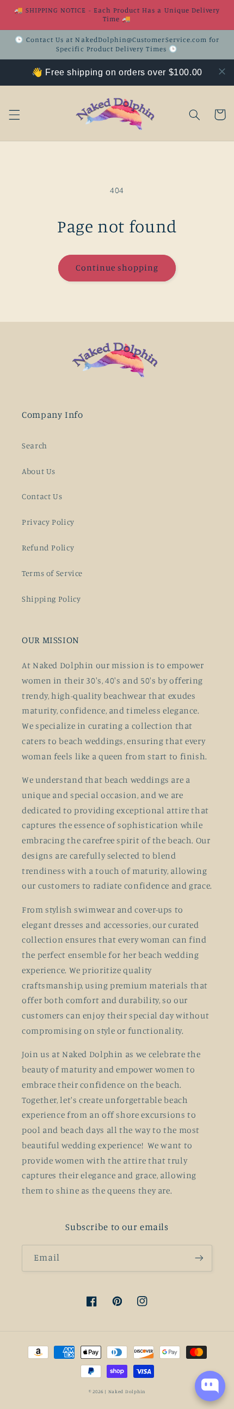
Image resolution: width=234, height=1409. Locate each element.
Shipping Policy (51, 598)
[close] (222, 71)
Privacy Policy (48, 521)
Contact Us (42, 496)
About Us (39, 471)
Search (34, 445)
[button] (14, 114)
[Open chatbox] (210, 1386)
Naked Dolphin (127, 1391)
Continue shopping (117, 267)
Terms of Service (52, 573)
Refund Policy (48, 547)
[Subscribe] (199, 1258)
